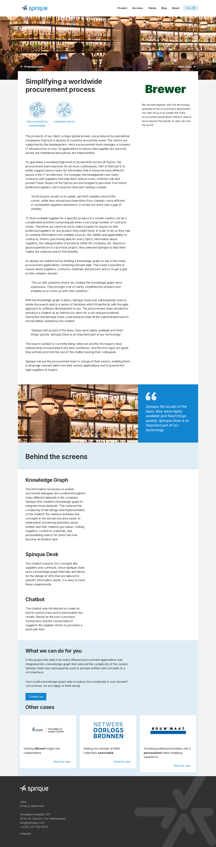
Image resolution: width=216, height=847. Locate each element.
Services (137, 8)
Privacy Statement (32, 806)
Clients (152, 8)
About (175, 8)
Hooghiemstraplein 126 (35, 814)
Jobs (23, 802)
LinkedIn (25, 833)
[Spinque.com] (34, 7)
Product (122, 8)
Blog (164, 8)
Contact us (36, 696)
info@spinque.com (32, 822)
